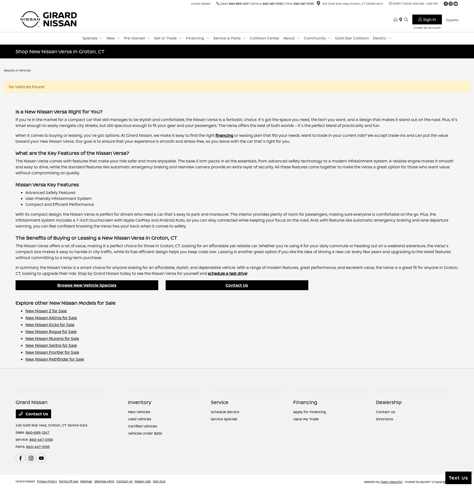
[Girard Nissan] (58, 19)
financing (224, 135)
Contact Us (237, 285)
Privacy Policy (47, 481)
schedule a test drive (227, 273)
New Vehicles (139, 411)
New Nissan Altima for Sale (51, 317)
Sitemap (86, 481)
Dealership (389, 402)
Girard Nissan (25, 481)
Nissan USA (143, 481)
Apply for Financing (309, 411)
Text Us (458, 478)
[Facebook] (446, 3)
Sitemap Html (104, 481)
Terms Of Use (68, 481)
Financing (305, 402)
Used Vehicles (139, 419)
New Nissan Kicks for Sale (49, 324)
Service (219, 402)
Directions (384, 419)
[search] (406, 20)
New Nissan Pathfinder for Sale (54, 359)
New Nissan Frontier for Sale (52, 352)
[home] (396, 20)
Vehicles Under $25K (145, 433)
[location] (318, 4)
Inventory (139, 402)
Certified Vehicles (142, 426)
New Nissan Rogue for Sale (51, 331)
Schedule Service (225, 411)
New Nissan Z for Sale (46, 311)
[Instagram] (451, 3)
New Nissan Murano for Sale (52, 338)
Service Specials (224, 419)
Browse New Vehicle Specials (87, 285)
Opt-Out (159, 481)
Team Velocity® (391, 482)
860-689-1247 (239, 3)
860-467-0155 (273, 3)
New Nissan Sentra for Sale (51, 345)
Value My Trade (306, 419)
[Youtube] (456, 3)
